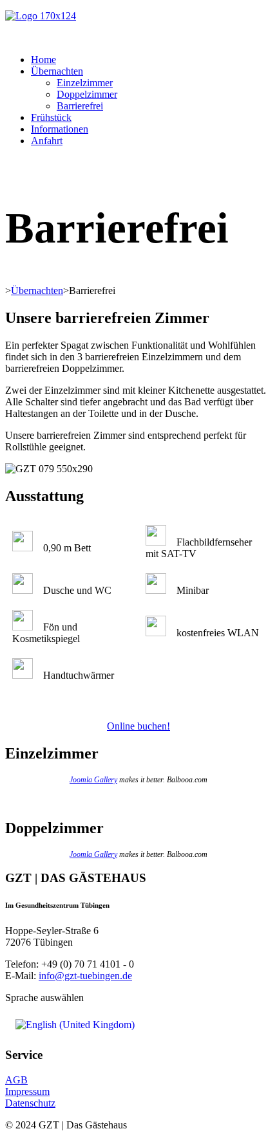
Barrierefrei (80, 105)
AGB (16, 1079)
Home (43, 59)
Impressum (27, 1091)
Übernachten (57, 71)
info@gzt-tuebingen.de (85, 975)
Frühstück (51, 117)
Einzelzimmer (85, 82)
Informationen (59, 129)
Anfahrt (46, 140)
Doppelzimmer (87, 94)
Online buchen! (138, 726)
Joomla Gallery (93, 779)
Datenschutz (30, 1103)
